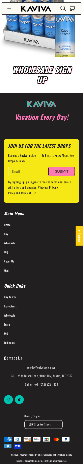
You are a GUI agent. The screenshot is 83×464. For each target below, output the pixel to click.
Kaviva (23, 454)
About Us (9, 261)
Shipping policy (39, 460)
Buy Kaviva (10, 297)
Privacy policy (52, 454)
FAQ (6, 252)
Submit (61, 171)
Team (7, 324)
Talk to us (9, 342)
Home (7, 225)
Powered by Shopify (35, 454)
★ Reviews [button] (79, 235)
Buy (6, 234)
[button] (9, 8)
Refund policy (65, 454)
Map (6, 270)
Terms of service (24, 460)
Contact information (57, 460)
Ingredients (10, 306)
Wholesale (9, 243)
